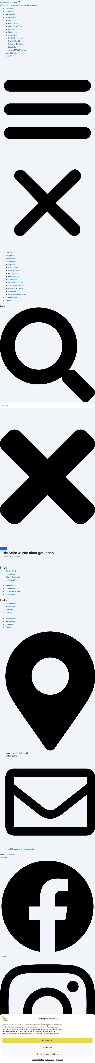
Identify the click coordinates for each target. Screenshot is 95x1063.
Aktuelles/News (11, 53)
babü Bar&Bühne (15, 26)
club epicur (12, 35)
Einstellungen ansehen (47, 1054)
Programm (9, 11)
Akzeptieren (47, 1040)
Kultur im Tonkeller (16, 44)
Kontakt (8, 56)
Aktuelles (9, 610)
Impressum (59, 1060)
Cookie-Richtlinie (38, 1060)
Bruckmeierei (13, 29)
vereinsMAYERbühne (17, 50)
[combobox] (47, 405)
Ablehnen (47, 1047)
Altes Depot (13, 23)
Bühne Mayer (13, 32)
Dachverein (10, 14)
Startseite (9, 8)
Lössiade (12, 47)
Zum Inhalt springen (8, 2)
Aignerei (11, 20)
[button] (47, 155)
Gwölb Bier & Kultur (16, 41)
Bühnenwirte (10, 17)
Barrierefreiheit (11, 580)
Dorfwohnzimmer (15, 38)
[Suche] (3, 548)
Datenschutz (49, 1060)
